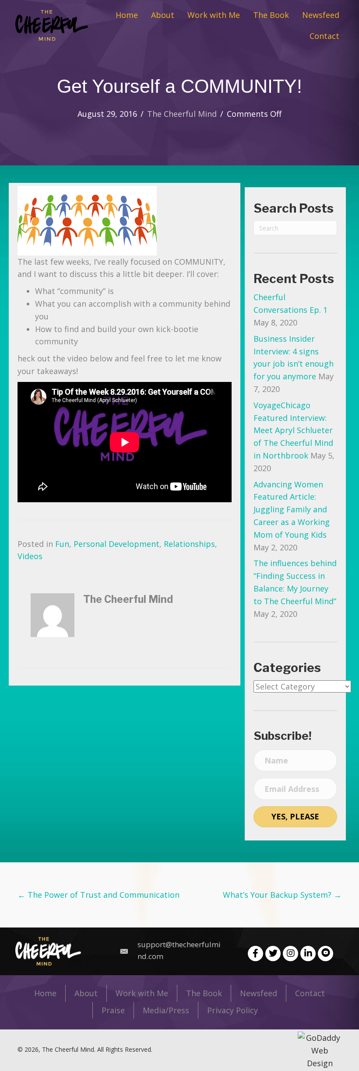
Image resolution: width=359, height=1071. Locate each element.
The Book (204, 993)
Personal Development (116, 544)
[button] (255, 953)
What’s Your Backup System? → (282, 894)
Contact (310, 993)
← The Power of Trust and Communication (99, 894)
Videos (30, 556)
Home (45, 993)
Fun (62, 544)
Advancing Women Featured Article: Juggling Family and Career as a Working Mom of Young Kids (291, 509)
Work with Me (142, 993)
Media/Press (166, 1010)
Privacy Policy (232, 1010)
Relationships (189, 544)
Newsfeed (258, 993)
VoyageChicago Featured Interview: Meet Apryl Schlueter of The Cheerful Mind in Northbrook (293, 430)
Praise (113, 1010)
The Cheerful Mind (182, 113)
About (86, 993)
